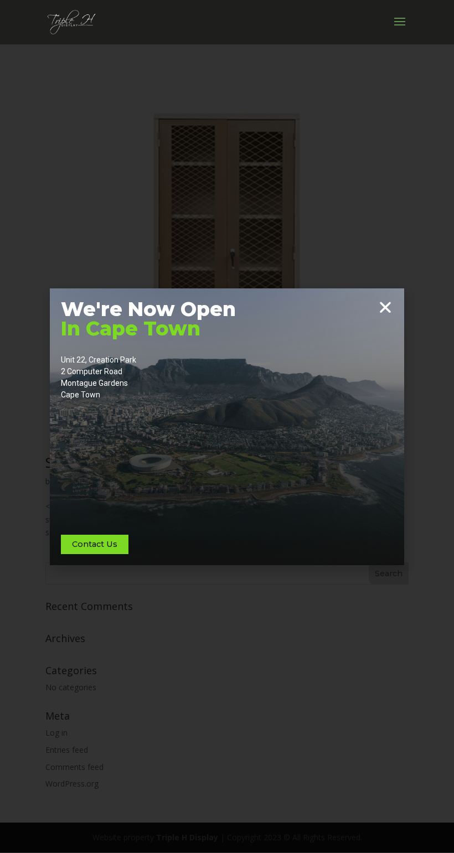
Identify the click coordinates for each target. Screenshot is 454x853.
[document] (227, 426)
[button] (385, 307)
